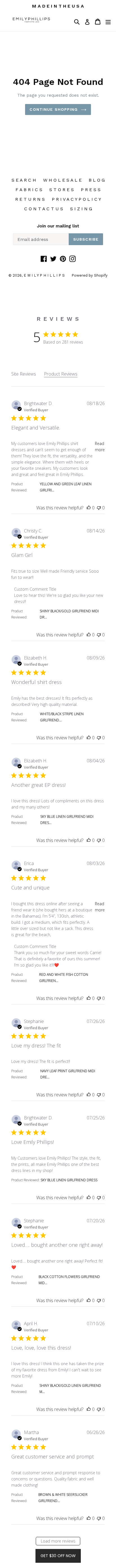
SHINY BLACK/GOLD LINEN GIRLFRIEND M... (70, 1388)
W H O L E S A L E (62, 180)
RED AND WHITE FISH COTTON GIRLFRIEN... (63, 977)
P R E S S (91, 189)
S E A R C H (24, 180)
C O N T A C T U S (43, 208)
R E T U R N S (30, 199)
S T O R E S (61, 189)
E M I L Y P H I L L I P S (45, 275)
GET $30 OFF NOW (58, 1556)
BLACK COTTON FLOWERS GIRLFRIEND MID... (69, 1279)
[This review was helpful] (89, 508)
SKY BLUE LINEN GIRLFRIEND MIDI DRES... (66, 819)
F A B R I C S (28, 189)
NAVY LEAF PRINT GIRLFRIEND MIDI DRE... (67, 1074)
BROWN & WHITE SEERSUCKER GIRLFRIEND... (63, 1497)
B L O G (97, 180)
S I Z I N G (81, 208)
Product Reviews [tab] (60, 374)
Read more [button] (100, 446)
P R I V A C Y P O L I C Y (76, 199)
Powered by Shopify (90, 275)
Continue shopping (54, 109)
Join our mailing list (58, 226)
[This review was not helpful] (99, 508)
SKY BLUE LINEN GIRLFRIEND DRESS (69, 1180)
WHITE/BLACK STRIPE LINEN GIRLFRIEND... (62, 717)
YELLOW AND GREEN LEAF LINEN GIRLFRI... (66, 487)
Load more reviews (58, 1541)
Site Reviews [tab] (23, 374)
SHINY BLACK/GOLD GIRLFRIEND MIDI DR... (69, 614)
